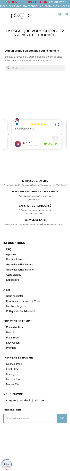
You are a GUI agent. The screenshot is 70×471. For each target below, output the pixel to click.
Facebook (25, 400)
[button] (43, 16)
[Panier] (65, 16)
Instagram (9, 400)
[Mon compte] (50, 15)
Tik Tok (39, 400)
